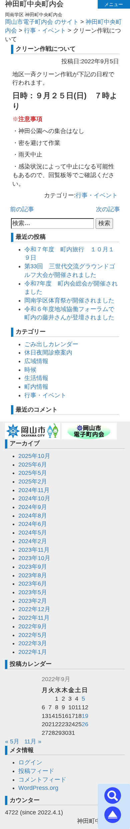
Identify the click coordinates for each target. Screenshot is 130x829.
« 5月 (12, 741)
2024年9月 (32, 507)
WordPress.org (38, 788)
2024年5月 (32, 532)
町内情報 (36, 386)
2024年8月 (32, 515)
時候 (30, 369)
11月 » (32, 741)
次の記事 (108, 209)
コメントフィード (42, 779)
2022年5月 (32, 635)
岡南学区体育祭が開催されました (69, 300)
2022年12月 (34, 609)
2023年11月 (34, 549)
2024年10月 (34, 498)
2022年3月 (32, 643)
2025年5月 (32, 473)
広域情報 (36, 361)
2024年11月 (34, 490)
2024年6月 (32, 524)
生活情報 (36, 378)
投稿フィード (36, 771)
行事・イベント (97, 195)
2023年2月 (32, 601)
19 (85, 716)
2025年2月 (32, 481)
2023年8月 (32, 575)
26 (85, 724)
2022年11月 (34, 617)
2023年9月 (32, 566)
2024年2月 (32, 541)
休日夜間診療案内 (48, 352)
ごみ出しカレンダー (51, 344)
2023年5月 (32, 592)
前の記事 (22, 209)
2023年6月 (32, 583)
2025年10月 (34, 456)
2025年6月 (32, 464)
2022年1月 (32, 652)
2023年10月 (34, 558)
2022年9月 (32, 626)
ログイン (30, 762)
